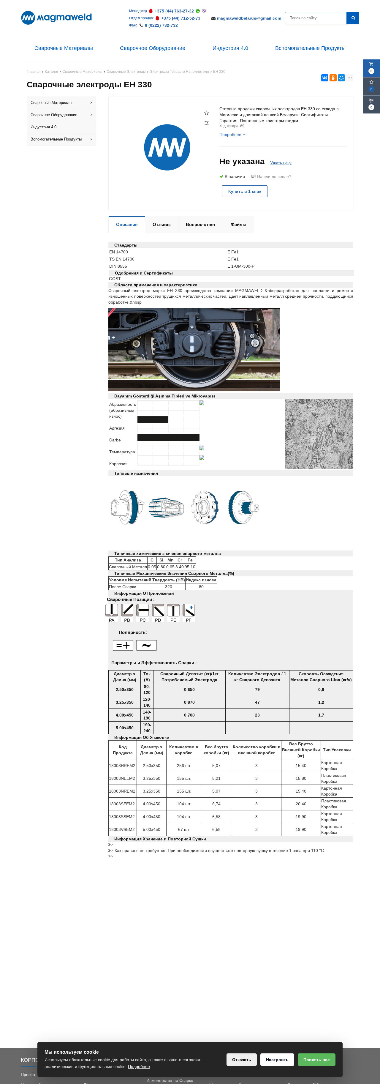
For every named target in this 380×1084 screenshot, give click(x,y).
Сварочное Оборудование (152, 48)
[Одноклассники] (333, 77)
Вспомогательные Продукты (310, 48)
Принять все (316, 1059)
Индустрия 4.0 (230, 48)
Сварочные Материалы (63, 48)
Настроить (277, 1059)
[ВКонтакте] (324, 77)
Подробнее (139, 1066)
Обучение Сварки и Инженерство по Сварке (169, 1077)
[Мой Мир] (341, 77)
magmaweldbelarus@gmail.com (249, 18)
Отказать (241, 1059)
